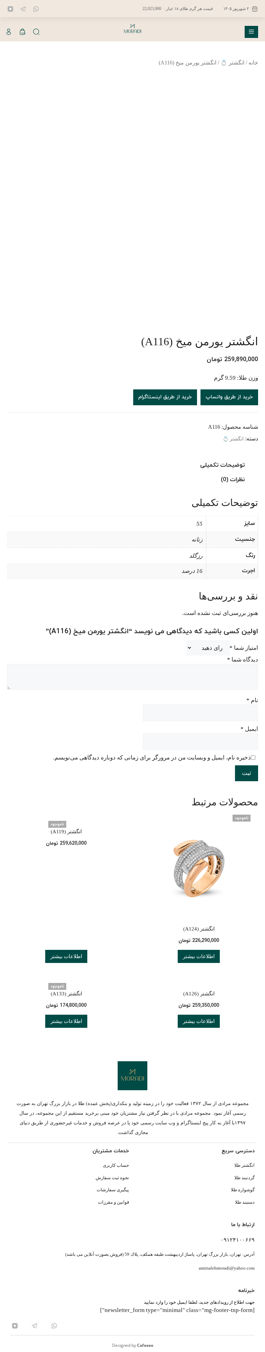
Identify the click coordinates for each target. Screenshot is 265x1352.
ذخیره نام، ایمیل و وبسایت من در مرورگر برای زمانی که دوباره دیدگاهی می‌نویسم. (152, 757)
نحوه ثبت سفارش (112, 1177)
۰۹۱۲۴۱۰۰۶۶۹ (237, 1240)
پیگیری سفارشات (113, 1189)
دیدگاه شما (242, 659)
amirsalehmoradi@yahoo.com (227, 1268)
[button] (36, 32)
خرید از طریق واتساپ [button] (229, 397)
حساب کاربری (116, 1165)
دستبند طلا (245, 1202)
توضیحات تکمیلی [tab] (222, 465)
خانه (253, 63)
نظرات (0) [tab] (233, 480)
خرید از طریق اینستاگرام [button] (165, 397)
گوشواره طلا (243, 1189)
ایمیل (249, 729)
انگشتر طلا (244, 1165)
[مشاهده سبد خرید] (22, 32)
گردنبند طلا (244, 1177)
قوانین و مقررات (113, 1202)
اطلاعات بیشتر (199, 956)
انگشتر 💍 (232, 63)
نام (252, 700)
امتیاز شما (243, 648)
